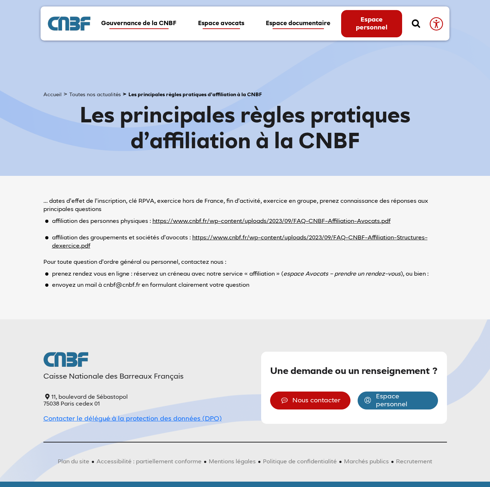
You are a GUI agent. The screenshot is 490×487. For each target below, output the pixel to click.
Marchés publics (366, 462)
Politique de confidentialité (300, 462)
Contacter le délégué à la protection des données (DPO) (132, 419)
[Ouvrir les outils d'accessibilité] (436, 23)
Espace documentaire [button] (298, 23)
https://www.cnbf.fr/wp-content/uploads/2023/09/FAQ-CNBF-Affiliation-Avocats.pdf (271, 221)
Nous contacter (316, 400)
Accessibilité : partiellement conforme (149, 462)
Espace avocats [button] (221, 23)
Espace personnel (371, 24)
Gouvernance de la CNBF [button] (138, 23)
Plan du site (73, 462)
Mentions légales (232, 462)
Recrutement (414, 462)
